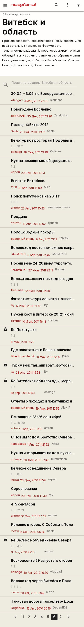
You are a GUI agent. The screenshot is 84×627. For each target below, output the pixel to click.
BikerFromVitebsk (23, 356)
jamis (65, 356)
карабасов (18, 443)
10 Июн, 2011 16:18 (34, 321)
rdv (51, 495)
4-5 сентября (23, 504)
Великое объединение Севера (38, 468)
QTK (14, 187)
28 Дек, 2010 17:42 (36, 460)
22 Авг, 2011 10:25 (33, 208)
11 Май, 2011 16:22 (22, 342)
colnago (16, 151)
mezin (15, 531)
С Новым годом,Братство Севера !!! (43, 437)
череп (15, 172)
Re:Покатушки (23, 330)
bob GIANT (18, 115)
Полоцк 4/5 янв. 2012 (29, 125)
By (12, 305)
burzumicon (59, 459)
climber (16, 320)
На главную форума (16, 14)
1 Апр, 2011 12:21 (31, 429)
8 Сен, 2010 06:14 (32, 532)
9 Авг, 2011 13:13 (46, 239)
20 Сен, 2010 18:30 (34, 496)
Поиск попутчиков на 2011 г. (36, 196)
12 (18, 510)
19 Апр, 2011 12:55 (47, 408)
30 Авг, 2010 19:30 (35, 572)
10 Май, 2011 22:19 (48, 357)
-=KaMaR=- (19, 269)
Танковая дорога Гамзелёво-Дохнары (45, 601)
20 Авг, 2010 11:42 (32, 593)
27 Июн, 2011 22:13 (40, 270)
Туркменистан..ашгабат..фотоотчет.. (44, 365)
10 (18, 146)
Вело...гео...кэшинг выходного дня (42, 279)
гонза (55, 443)
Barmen (60, 269)
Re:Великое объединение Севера (41, 540)
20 (23, 422)
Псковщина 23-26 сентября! (36, 417)
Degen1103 (18, 608)
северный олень (58, 207)
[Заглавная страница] (23, 3)
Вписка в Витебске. (28, 181)
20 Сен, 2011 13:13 (33, 173)
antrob (15, 207)
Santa (15, 131)
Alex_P (65, 407)
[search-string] (44, 82)
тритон (16, 223)
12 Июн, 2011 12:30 (28, 306)
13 (22, 510)
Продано (19, 216)
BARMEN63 (18, 254)
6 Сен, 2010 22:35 (23, 552)
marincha (56, 100)
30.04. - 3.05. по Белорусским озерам (45, 93)
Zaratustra (60, 115)
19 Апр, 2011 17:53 (23, 393)
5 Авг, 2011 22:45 (39, 255)
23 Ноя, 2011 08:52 (32, 132)
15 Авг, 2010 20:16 (39, 608)
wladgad (17, 100)
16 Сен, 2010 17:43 (33, 516)
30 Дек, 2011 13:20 (39, 116)
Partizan (55, 151)
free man (17, 290)
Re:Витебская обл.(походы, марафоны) (46, 381)
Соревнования (24, 488)
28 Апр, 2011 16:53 (28, 372)
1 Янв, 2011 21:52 (38, 444)
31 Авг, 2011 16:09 (30, 188)
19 (18, 422)
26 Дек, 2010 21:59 (33, 480)
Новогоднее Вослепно (31, 109)
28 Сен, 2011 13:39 (35, 152)
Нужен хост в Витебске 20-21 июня (42, 314)
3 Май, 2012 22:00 (36, 101)
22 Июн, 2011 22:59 (37, 291)
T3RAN (64, 238)
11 (22, 146)
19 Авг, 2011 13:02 (34, 224)
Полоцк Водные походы (32, 232)
